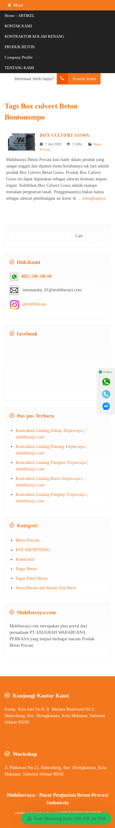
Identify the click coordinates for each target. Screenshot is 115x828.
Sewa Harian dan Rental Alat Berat (46, 588)
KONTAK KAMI (18, 26)
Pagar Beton (26, 569)
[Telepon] (106, 394)
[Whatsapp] (106, 382)
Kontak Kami (84, 79)
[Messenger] (106, 406)
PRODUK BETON (20, 47)
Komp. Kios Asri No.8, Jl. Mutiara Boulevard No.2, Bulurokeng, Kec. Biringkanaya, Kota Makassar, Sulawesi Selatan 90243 (55, 715)
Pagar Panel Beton (32, 578)
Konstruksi (25, 559)
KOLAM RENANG (33, 549)
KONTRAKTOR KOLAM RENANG (34, 36)
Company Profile (19, 57)
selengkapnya (93, 198)
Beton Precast (27, 540)
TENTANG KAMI (19, 67)
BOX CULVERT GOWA (64, 135)
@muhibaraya (34, 304)
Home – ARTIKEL (20, 15)
